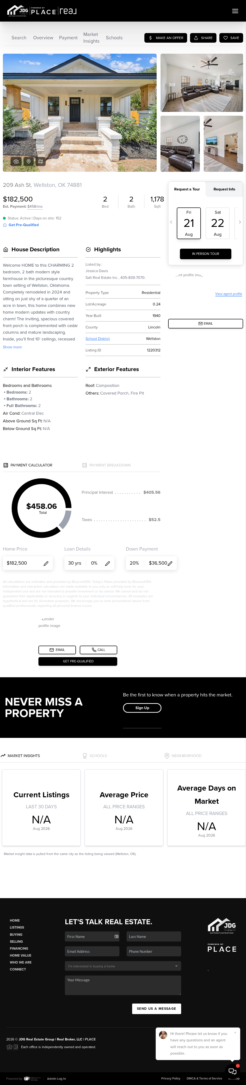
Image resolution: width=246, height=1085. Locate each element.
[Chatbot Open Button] (232, 1071)
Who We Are (20, 962)
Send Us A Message (156, 1009)
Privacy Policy (170, 1078)
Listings (17, 927)
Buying (16, 935)
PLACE (90, 1039)
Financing (19, 949)
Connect (18, 969)
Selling (16, 942)
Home (15, 921)
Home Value (20, 955)
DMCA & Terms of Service (204, 1078)
